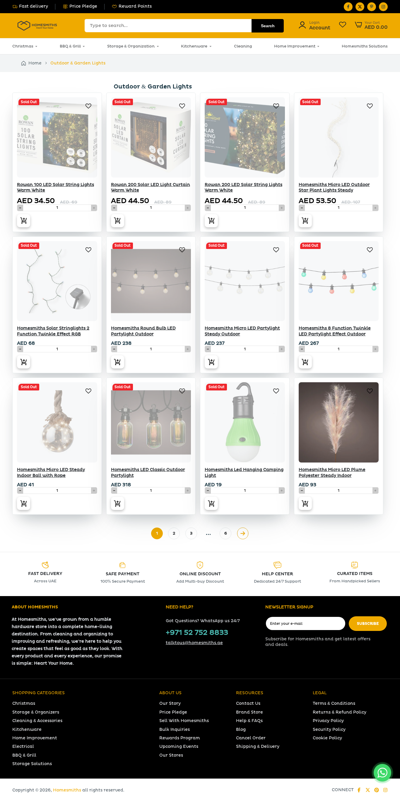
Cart (371, 25)
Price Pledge (83, 6)
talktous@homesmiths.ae (194, 642)
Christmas (22, 46)
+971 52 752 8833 (197, 632)
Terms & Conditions (334, 703)
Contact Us (248, 703)
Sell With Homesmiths (184, 720)
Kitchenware (194, 46)
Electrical (23, 746)
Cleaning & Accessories (37, 720)
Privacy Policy (328, 720)
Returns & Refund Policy (339, 712)
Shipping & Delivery (257, 746)
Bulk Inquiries (174, 729)
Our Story (170, 703)
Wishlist (343, 25)
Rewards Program (179, 738)
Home (35, 63)
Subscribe (368, 624)
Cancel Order (251, 738)
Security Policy (329, 729)
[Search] (268, 26)
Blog (241, 729)
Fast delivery (33, 6)
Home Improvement (294, 46)
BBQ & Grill (70, 46)
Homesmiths (67, 790)
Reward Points (135, 6)
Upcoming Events (178, 746)
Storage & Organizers (35, 712)
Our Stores (171, 755)
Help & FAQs (249, 720)
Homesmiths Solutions (365, 46)
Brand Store (249, 712)
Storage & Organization (131, 46)
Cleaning (243, 46)
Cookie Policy (327, 738)
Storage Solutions (32, 763)
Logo (37, 26)
